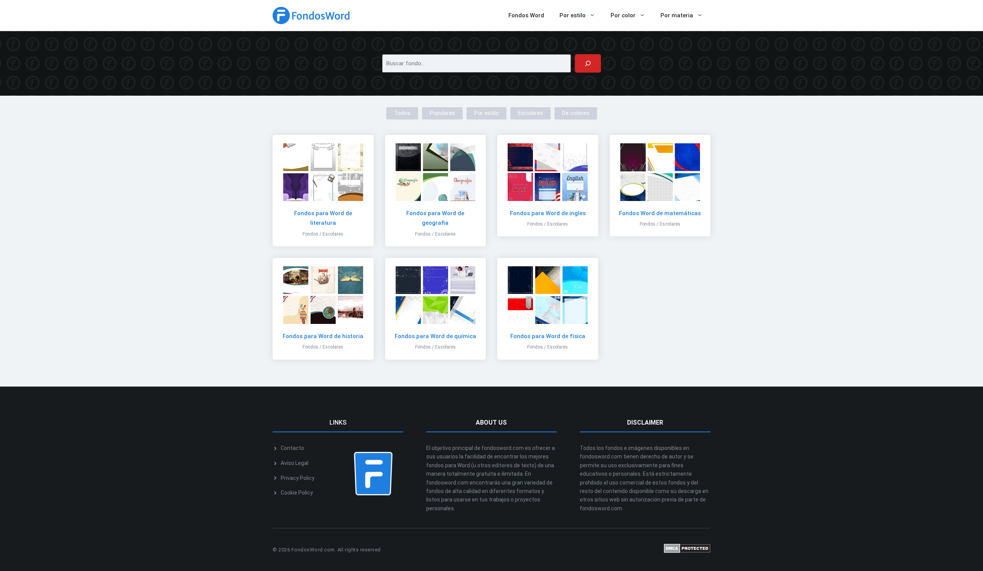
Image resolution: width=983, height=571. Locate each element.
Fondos (310, 234)
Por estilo (572, 15)
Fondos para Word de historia (323, 336)
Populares (442, 113)
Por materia (676, 15)
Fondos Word (526, 15)
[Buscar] (588, 63)
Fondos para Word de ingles (548, 213)
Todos (402, 113)
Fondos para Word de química (435, 336)
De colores (575, 113)
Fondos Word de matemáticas (660, 213)
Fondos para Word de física (547, 336)
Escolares (530, 113)
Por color (623, 15)
